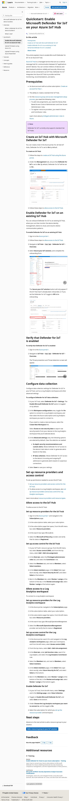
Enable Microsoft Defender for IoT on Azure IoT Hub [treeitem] (13, 42)
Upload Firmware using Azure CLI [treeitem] (12, 47)
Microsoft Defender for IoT (39, 13)
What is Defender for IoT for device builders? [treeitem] (13, 29)
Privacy (41, 797)
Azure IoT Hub (31, 62)
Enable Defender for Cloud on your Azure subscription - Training (46, 761)
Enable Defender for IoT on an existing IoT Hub (42, 45)
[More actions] (66, 13)
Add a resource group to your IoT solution (42, 729)
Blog (25, 797)
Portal (47, 7)
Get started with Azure (59, 7)
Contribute (34, 797)
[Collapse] (22, 12)
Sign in (65, 2)
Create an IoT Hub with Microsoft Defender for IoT (43, 43)
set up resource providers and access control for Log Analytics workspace (48, 491)
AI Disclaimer (5, 797)
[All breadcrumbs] (27, 13)
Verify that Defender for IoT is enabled (39, 48)
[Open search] (60, 2)
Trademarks (15, 800)
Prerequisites (32, 40)
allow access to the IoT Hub (53, 208)
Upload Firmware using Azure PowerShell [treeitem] (12, 53)
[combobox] (12, 15)
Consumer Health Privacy (54, 797)
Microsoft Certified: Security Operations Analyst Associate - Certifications (44, 772)
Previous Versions (17, 797)
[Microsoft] (3, 2)
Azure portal (43, 236)
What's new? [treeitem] (8, 34)
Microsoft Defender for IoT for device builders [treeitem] (13, 21)
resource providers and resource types (52, 498)
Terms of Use (5, 800)
